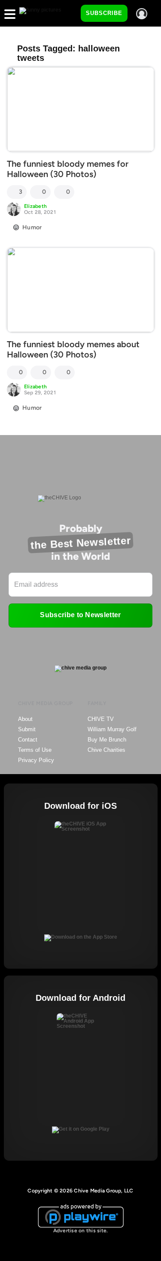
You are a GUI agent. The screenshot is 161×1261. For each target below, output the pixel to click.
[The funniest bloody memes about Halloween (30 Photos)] (80, 290)
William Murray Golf (112, 729)
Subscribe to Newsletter (80, 614)
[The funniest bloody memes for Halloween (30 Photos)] (80, 109)
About (25, 719)
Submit (27, 729)
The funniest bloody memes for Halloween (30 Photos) (67, 169)
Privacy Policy (36, 760)
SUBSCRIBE (104, 13)
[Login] (142, 13)
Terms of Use (35, 750)
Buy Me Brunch (107, 739)
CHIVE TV (101, 719)
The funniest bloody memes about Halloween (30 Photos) (73, 349)
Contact (27, 739)
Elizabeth (35, 206)
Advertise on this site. (80, 1231)
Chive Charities (106, 750)
